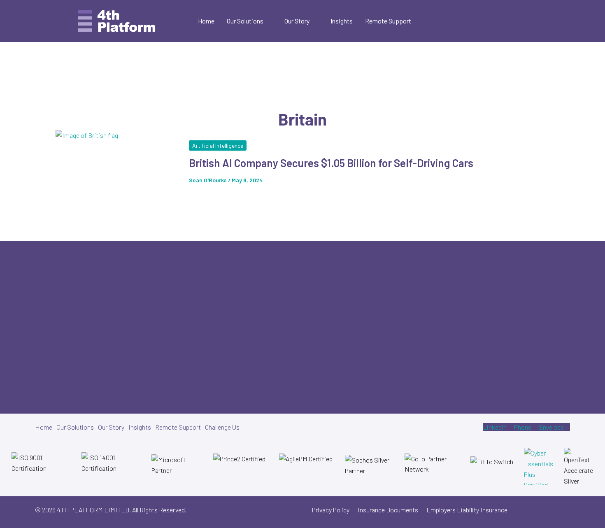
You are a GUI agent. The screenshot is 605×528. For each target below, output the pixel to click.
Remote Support (388, 21)
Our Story (296, 21)
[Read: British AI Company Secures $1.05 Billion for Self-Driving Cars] (117, 165)
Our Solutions (245, 21)
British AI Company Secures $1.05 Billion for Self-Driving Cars (331, 162)
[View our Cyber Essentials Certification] (539, 466)
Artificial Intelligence (217, 145)
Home (206, 21)
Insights (341, 21)
